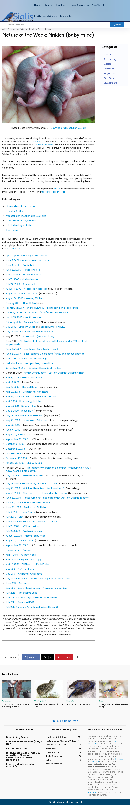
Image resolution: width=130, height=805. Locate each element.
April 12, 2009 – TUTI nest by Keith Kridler (27, 564)
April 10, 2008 (13, 382)
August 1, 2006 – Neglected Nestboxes (26, 288)
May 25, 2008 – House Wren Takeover (26, 420)
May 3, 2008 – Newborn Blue (21, 406)
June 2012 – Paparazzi (17, 583)
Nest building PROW (78, 467)
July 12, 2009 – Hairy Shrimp (21, 512)
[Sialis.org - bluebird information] (17, 17)
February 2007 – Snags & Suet (22, 322)
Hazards (102, 701)
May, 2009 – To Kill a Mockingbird (24, 475)
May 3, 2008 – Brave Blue (19, 410)
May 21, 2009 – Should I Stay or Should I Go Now (31, 483)
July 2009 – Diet (14, 516)
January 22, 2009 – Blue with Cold (24, 463)
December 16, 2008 (16, 458)
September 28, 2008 (17, 439)
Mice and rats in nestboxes (20, 206)
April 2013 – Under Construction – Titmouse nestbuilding (36, 588)
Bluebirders (71, 701)
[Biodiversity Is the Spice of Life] (48, 689)
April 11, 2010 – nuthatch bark (21, 554)
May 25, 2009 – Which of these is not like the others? (35, 488)
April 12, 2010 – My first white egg (23, 559)
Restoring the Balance (79, 704)
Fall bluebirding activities (19, 225)
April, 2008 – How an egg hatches (24, 401)
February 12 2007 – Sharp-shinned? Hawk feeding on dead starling (42, 307)
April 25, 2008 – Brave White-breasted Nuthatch (32, 396)
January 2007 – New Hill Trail (21, 303)
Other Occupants (10, 29)
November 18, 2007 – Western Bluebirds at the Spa (33, 368)
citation (95, 761)
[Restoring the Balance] (81, 689)
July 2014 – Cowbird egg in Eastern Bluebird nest (32, 597)
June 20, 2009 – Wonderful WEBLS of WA (28, 502)
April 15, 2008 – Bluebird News (21, 387)
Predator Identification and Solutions (26, 215)
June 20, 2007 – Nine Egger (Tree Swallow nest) (32, 349)
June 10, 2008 (13, 429)
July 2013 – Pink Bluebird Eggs (21, 592)
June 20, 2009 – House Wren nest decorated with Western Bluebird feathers (48, 497)
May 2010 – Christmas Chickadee (24, 573)
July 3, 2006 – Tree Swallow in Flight (25, 274)
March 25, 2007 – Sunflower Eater (24, 317)
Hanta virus (12, 230)
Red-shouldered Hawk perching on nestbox (29, 363)
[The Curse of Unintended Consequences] (16, 689)
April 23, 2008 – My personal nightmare (27, 391)
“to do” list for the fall (53, 191)
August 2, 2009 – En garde (20, 540)
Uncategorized (7, 701)
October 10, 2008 (15, 444)
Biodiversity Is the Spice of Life (48, 705)
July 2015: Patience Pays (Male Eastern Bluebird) (32, 607)
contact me (14, 248)
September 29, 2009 (17, 545)
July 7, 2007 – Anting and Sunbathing (26, 358)
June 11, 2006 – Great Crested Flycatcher (28, 260)
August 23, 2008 (14, 434)
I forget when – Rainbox (19, 550)
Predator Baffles (14, 211)
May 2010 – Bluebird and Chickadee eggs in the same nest (38, 578)
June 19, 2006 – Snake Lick (20, 265)
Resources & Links (17, 748)
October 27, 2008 (15, 448)
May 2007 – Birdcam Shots (20, 326)
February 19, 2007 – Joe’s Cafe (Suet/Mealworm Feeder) (37, 312)
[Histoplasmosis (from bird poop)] (113, 689)
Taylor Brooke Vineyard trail (21, 220)
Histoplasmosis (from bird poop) (113, 705)
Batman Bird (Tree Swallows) (38, 336)
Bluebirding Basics (17, 737)
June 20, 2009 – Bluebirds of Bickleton (26, 507)
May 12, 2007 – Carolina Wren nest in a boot (30, 331)
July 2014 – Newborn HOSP (20, 602)
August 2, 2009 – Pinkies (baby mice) (26, 535)
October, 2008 (14, 453)
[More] (77, 657)
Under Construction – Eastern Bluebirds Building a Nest (54, 372)
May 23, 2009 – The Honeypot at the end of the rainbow (37, 493)
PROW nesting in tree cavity (21, 470)
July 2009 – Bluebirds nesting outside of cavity (31, 521)
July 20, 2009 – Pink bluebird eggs (24, 531)
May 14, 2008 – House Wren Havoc (24, 415)
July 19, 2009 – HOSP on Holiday (23, 526)
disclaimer (93, 792)
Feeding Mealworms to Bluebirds (20, 765)
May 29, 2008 (13, 425)
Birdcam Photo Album (53, 326)
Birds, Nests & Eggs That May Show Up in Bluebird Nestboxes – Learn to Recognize (23, 756)
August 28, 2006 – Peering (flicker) (25, 298)
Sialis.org (119, 759)
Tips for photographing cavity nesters (26, 255)
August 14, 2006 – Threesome (22, 293)
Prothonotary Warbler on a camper (46, 467)
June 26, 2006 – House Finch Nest (24, 269)
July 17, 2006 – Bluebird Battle (22, 279)
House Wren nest (43, 144)
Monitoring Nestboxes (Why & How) (24, 742)
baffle (57, 188)
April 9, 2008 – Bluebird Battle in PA (24, 377)
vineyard (36, 141)
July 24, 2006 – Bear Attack (21, 284)
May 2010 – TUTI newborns (20, 569)
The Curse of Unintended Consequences (16, 705)
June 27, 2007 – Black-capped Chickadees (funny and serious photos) (45, 353)
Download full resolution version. (68, 127)
